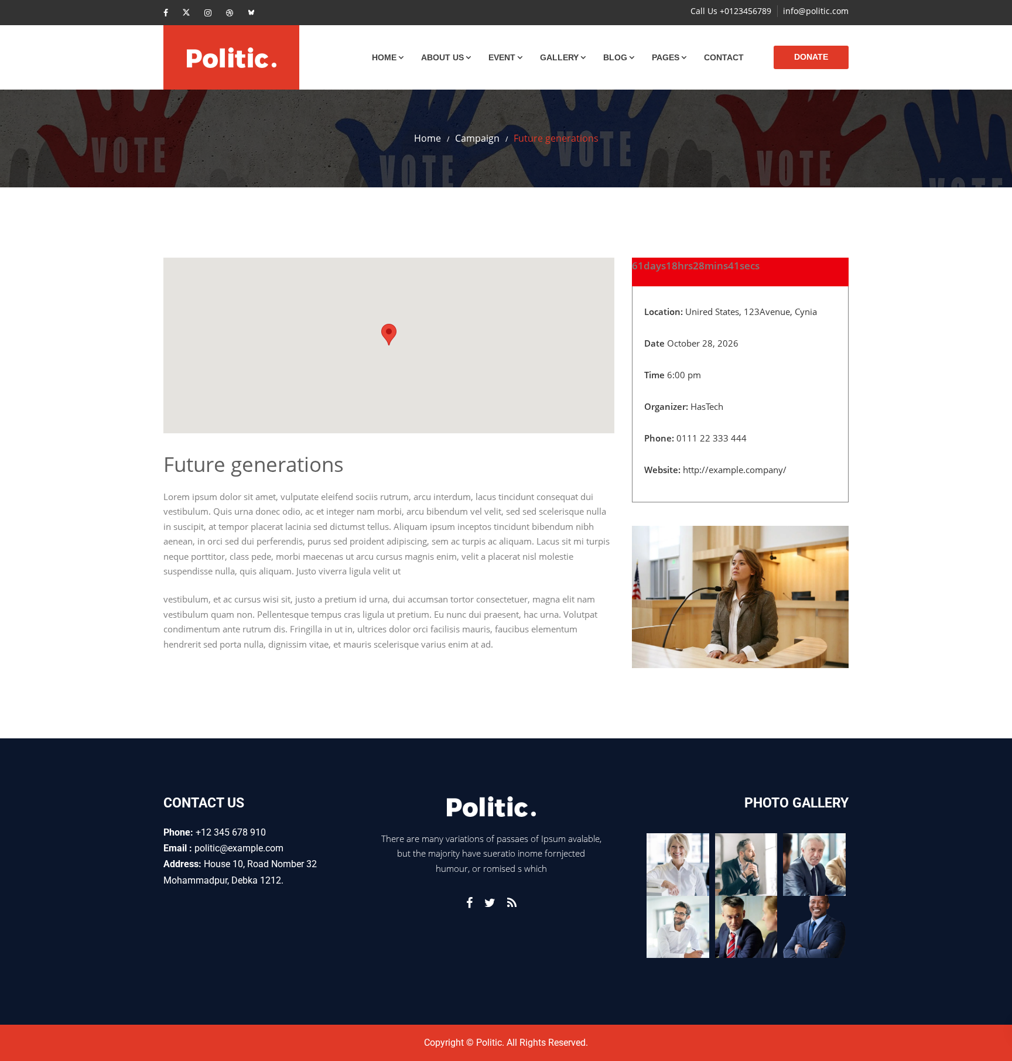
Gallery (559, 57)
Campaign (477, 138)
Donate (811, 56)
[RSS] (512, 903)
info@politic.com (816, 10)
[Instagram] (207, 12)
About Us (442, 57)
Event (501, 57)
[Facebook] (165, 12)
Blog (615, 57)
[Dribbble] (229, 12)
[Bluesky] (251, 12)
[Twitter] (186, 12)
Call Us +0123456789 (730, 10)
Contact (724, 57)
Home (384, 57)
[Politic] (231, 57)
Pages (665, 57)
